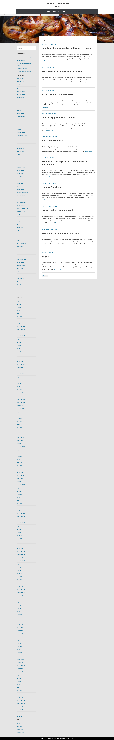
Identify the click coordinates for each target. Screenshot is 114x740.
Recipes (64, 11)
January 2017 (20, 662)
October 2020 (20, 519)
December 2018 (21, 589)
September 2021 (21, 484)
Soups (18, 252)
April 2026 (19, 313)
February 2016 (20, 694)
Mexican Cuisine (21, 205)
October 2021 (20, 481)
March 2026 (20, 316)
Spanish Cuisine (21, 265)
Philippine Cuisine (21, 221)
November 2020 (21, 516)
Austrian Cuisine (21, 94)
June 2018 (19, 608)
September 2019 (21, 560)
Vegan (43, 14)
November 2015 (21, 703)
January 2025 (20, 361)
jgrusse (55, 44)
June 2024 (19, 383)
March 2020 (20, 542)
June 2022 (19, 456)
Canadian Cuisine (21, 119)
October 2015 (20, 706)
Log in (18, 723)
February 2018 (20, 621)
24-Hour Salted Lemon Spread (57, 210)
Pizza (18, 224)
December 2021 (21, 475)
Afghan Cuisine (20, 78)
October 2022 (20, 443)
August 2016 (20, 675)
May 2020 (19, 535)
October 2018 (20, 595)
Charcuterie (19, 123)
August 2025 (20, 339)
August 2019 (20, 564)
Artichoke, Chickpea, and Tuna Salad (61, 233)
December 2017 (21, 627)
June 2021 (19, 494)
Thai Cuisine (20, 268)
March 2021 (20, 503)
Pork (18, 230)
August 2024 (20, 377)
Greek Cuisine (20, 161)
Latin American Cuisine (22, 192)
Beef (18, 100)
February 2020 (20, 545)
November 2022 (21, 440)
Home (49, 11)
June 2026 (19, 307)
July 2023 (19, 415)
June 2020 (19, 532)
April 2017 (19, 652)
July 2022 (19, 453)
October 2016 (20, 671)
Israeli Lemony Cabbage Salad (57, 94)
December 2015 (21, 700)
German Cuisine (21, 157)
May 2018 (19, 611)
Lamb (18, 186)
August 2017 (20, 640)
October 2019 (20, 557)
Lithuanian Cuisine (21, 195)
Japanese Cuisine (21, 180)
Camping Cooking (21, 116)
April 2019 (19, 576)
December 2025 (21, 326)
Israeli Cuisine (20, 173)
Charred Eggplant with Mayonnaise (60, 117)
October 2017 (20, 633)
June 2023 (19, 418)
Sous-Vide (19, 256)
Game (18, 154)
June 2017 (19, 646)
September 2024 (21, 373)
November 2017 (21, 630)
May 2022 (19, 459)
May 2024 (19, 386)
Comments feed (21, 729)
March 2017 (20, 656)
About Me (56, 11)
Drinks (18, 142)
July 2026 (19, 304)
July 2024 (19, 380)
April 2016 (19, 687)
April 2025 (19, 351)
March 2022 (20, 465)
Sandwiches (20, 246)
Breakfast (19, 110)
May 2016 (19, 684)
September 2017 (21, 637)
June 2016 (19, 681)
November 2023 (21, 402)
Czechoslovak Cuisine (22, 135)
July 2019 (19, 567)
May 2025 (19, 348)
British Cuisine (20, 113)
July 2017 (19, 643)
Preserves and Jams (22, 237)
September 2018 (21, 599)
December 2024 (21, 364)
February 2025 (20, 358)
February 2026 (20, 320)
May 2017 (19, 649)
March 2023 (20, 427)
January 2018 (20, 624)
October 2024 (20, 370)
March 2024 (20, 389)
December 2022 (21, 437)
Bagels (45, 256)
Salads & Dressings (21, 243)
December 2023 (21, 399)
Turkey (18, 271)
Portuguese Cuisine (21, 233)
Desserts (19, 138)
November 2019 (21, 554)
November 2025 (21, 329)
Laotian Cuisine (20, 189)
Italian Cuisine (20, 176)
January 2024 (20, 396)
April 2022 (19, 462)
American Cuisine (21, 84)
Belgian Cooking (21, 103)
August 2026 (20, 301)
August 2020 (20, 526)
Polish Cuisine (20, 227)
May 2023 (19, 421)
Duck (18, 145)
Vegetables (19, 284)
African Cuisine (20, 81)
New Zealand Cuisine (22, 214)
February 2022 (20, 469)
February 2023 (20, 431)
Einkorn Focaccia (21, 60)
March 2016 (20, 690)
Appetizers (19, 88)
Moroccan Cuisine (21, 211)
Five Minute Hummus (53, 140)
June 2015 (19, 716)
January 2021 (20, 510)
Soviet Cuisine (20, 262)
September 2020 (21, 522)
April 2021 (19, 500)
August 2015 (20, 709)
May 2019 (19, 573)
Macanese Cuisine (21, 199)
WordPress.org (20, 732)
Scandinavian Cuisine (22, 249)
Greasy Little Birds (57, 3)
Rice (18, 240)
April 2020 (19, 538)
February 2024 (20, 393)
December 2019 (21, 551)
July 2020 (19, 529)
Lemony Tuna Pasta (52, 187)
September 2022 (21, 446)
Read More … (48, 61)
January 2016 (20, 697)
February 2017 (20, 659)
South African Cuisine (22, 259)
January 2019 (20, 586)
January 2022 (20, 472)
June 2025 (19, 345)
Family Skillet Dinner (22, 68)
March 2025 (20, 355)
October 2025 (20, 332)
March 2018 (20, 618)
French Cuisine (20, 151)
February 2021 (20, 507)
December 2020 (21, 513)
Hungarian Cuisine (21, 167)
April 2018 (19, 614)
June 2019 (19, 570)
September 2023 (21, 408)
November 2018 (21, 592)
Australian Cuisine (21, 91)
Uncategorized (26, 14)
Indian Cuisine (20, 170)
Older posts (45, 276)
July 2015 (19, 713)
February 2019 (20, 583)
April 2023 (19, 424)
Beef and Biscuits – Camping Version (26, 57)
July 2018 (19, 605)
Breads (18, 107)
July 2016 (19, 678)
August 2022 (20, 450)
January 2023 (20, 434)
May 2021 (19, 497)
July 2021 (19, 491)
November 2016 (21, 668)
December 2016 (21, 665)
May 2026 (19, 310)
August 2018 (20, 602)
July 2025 (19, 342)
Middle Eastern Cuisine (22, 208)
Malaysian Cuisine (21, 202)
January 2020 (20, 548)
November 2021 (21, 478)
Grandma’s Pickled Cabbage (24, 71)
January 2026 (20, 323)
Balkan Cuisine (20, 97)
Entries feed (20, 726)
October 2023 (20, 405)
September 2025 (21, 335)
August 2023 (20, 412)
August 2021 (20, 488)
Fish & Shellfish (20, 148)
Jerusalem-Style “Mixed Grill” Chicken (62, 71)
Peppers (19, 218)
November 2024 (21, 367)
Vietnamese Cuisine (21, 294)
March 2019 (20, 580)
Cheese (18, 126)
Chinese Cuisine (21, 132)
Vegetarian (19, 287)
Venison (19, 290)
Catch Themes (69, 738)
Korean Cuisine (20, 183)
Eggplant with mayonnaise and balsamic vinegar (67, 48)
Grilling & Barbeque (21, 164)
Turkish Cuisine (7, 14)
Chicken (19, 129)
